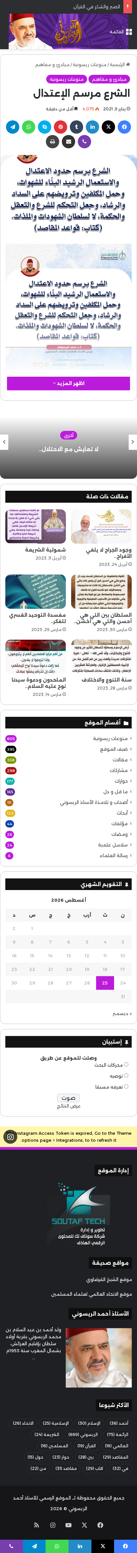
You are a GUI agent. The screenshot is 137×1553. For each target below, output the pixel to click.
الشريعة (47, 1434)
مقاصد (66, 1468)
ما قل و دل (115, 791)
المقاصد (115, 1457)
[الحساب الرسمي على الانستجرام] (10, 1137)
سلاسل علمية (113, 844)
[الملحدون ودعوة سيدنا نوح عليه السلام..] (35, 657)
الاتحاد (23, 1423)
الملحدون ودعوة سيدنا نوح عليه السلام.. (39, 683)
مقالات (120, 759)
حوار (61, 1457)
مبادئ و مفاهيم (52, 64)
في (120, 1468)
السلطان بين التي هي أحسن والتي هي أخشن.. (102, 618)
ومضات (119, 834)
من (38, 1468)
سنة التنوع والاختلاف (106, 680)
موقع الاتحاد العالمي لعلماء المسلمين (91, 1294)
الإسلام (89, 1423)
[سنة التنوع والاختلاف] (101, 657)
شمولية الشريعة (45, 550)
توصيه (116, 1076)
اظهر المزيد (70, 383)
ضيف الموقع (114, 749)
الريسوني (83, 1434)
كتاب (94, 1468)
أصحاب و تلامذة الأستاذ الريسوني (94, 802)
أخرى (68, 435)
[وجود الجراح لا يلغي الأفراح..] (101, 526)
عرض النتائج (68, 1105)
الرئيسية (118, 64)
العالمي (116, 1445)
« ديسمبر (122, 1013)
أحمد (119, 1423)
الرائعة (117, 1434)
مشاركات (119, 770)
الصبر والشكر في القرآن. (96, 6)
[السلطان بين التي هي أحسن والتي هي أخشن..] (101, 592)
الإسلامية (56, 1423)
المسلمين (54, 1445)
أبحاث (122, 813)
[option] (68, 442)
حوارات (121, 781)
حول (35, 1457)
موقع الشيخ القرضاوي (109, 1279)
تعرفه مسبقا (109, 1087)
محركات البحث (108, 1065)
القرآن (86, 1445)
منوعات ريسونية (89, 64)
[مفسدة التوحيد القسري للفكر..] (35, 592)
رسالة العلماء (114, 855)
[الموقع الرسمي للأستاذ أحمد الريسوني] (68, 31)
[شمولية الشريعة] (35, 526)
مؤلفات (119, 823)
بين (86, 1457)
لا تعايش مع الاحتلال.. (68, 449)
